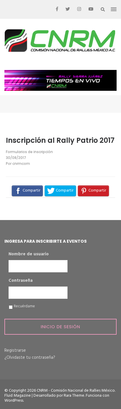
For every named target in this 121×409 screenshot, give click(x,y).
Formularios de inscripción (29, 151)
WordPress (13, 400)
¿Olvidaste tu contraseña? (29, 357)
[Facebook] (57, 9)
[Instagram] (79, 9)
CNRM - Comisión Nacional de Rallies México (76, 390)
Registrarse (15, 350)
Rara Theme (74, 395)
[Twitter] (67, 9)
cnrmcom (21, 163)
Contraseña (21, 281)
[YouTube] (90, 9)
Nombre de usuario (29, 254)
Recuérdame (24, 306)
